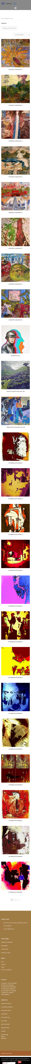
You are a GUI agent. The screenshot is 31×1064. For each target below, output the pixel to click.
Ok (19, 1062)
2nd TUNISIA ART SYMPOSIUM (8, 989)
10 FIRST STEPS (4, 949)
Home (2, 18)
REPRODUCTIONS (5, 1027)
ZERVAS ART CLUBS (5, 952)
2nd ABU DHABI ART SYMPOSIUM (8, 990)
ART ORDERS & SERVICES (7, 1007)
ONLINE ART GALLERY (6, 1003)
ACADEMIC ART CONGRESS (7, 992)
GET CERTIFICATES (5, 1017)
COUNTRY (7, 18)
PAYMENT (3, 1031)
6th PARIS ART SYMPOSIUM (7, 985)
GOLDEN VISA (4, 1014)
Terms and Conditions (6, 969)
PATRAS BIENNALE (5, 994)
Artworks (3, 964)
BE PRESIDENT (4, 945)
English (6, 1063)
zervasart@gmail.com (8, 929)
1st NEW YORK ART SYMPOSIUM (8, 987)
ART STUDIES (4, 1020)
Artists (2, 967)
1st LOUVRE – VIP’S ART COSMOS (9, 983)
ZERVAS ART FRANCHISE (7, 942)
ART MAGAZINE (4, 1034)
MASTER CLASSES (5, 1024)
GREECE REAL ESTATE (6, 1010)
